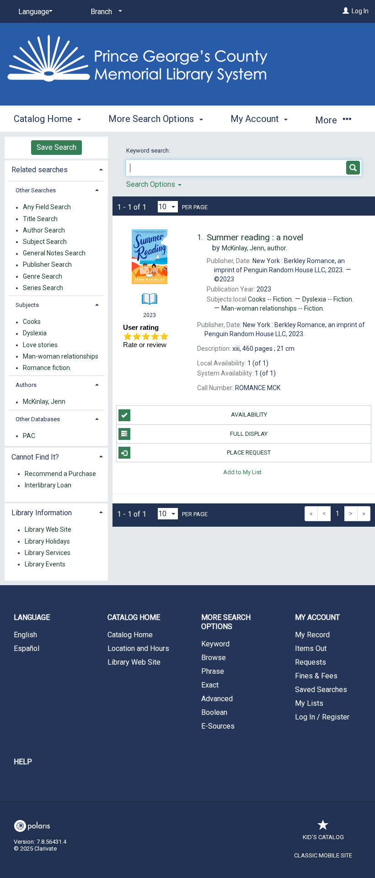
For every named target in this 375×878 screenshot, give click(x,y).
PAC (29, 435)
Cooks (32, 322)
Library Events (45, 564)
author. (254, 248)
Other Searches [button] (36, 190)
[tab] (56, 169)
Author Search (44, 230)
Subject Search (45, 241)
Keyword (215, 644)
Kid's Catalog (323, 837)
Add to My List (242, 471)
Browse (213, 657)
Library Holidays (47, 541)
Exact (210, 685)
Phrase (212, 671)
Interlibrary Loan (48, 485)
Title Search (40, 218)
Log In (360, 11)
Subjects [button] (27, 304)
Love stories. (41, 345)
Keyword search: (148, 150)
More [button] (327, 120)
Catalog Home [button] (44, 118)
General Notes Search (54, 253)
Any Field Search (47, 207)
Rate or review (144, 345)
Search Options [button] (151, 184)
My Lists (309, 703)
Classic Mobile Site (323, 855)
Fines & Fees (316, 676)
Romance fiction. (47, 367)
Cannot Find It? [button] (35, 457)
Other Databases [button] (38, 419)
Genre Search (42, 276)
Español (26, 648)
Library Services (47, 552)
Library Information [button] (41, 512)
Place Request (249, 452)
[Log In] (346, 11)
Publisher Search (47, 265)
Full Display (249, 433)
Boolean (214, 712)
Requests (310, 662)
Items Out (311, 648)
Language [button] (32, 617)
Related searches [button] (39, 169)
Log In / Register (322, 717)
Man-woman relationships (60, 356)
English (25, 634)
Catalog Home (130, 634)
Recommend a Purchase (60, 473)
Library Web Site (48, 530)
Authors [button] (26, 384)
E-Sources (218, 726)
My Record (312, 634)
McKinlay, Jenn (44, 402)
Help (23, 761)
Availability (249, 414)
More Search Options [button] (152, 118)
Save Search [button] (56, 147)
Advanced (217, 698)
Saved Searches (321, 689)
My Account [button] (255, 118)
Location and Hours (138, 648)
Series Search (43, 287)
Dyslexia (35, 333)
